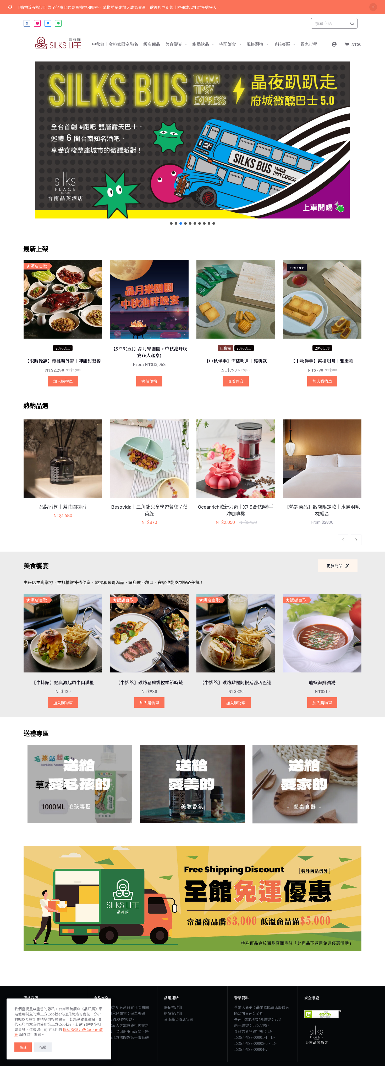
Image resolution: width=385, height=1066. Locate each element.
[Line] (58, 23)
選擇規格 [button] (149, 381)
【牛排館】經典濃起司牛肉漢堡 (63, 682)
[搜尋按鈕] (352, 23)
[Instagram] (37, 23)
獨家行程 (308, 44)
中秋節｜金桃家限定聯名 (115, 44)
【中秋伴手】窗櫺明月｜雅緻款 (322, 360)
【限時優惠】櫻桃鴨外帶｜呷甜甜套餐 (63, 360)
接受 (23, 1047)
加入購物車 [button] (63, 381)
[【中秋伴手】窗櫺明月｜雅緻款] (322, 299)
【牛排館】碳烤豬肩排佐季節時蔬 (149, 682)
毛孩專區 (281, 44)
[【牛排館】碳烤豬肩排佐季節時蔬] (149, 633)
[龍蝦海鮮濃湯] (322, 633)
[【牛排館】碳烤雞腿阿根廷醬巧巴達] (235, 633)
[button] (192, 139)
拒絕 (43, 1047)
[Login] (334, 44)
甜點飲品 (200, 44)
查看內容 (236, 381)
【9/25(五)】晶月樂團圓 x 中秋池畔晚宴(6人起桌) (149, 351)
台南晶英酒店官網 (178, 1019)
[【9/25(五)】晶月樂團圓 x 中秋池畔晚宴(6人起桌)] (149, 299)
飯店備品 (151, 44)
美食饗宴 (173, 44)
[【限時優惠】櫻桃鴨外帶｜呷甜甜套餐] (63, 299)
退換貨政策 (173, 1013)
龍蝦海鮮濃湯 (322, 682)
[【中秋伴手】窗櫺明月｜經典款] (235, 299)
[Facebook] (27, 23)
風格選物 (254, 44)
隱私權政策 (173, 1007)
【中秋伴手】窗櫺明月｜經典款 (236, 360)
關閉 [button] (373, 7)
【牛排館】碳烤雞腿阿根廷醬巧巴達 (235, 682)
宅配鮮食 (227, 44)
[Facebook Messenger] (48, 23)
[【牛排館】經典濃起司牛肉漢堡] (63, 633)
